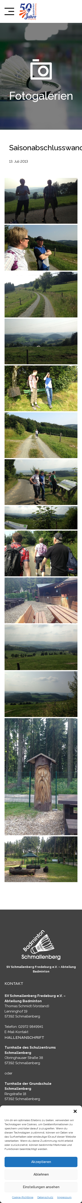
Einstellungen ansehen (41, 1187)
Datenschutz (45, 1197)
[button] (75, 1111)
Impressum (64, 1197)
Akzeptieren (41, 1162)
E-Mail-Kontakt (16, 1032)
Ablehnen (41, 1174)
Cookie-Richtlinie (22, 1197)
